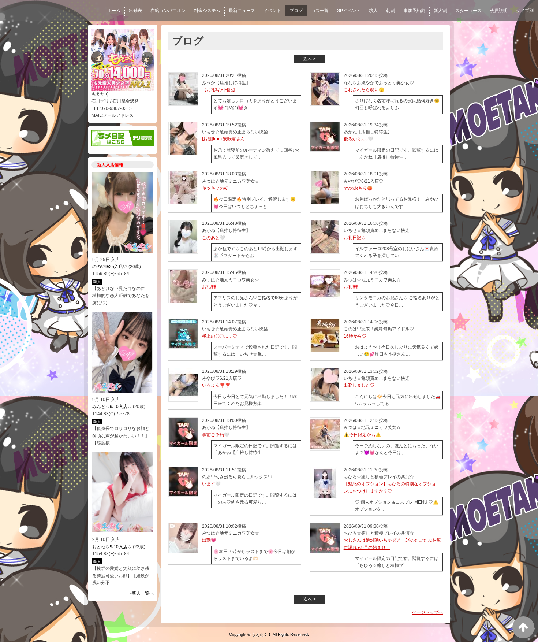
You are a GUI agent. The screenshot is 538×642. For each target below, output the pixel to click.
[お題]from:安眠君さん (223, 138)
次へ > (309, 59)
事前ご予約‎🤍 (215, 434)
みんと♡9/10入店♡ (112, 406)
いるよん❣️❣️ (216, 385)
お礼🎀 (209, 286)
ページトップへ (427, 612)
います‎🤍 (211, 483)
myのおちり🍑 (358, 188)
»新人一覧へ (141, 593)
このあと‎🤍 (213, 237)
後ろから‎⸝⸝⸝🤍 (358, 138)
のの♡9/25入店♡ (109, 266)
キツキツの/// (214, 188)
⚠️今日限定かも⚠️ (362, 434)
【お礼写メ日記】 (219, 89)
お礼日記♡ (355, 237)
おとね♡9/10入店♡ (112, 546)
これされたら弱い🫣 (364, 89)
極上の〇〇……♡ (219, 336)
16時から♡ (355, 336)
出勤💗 (209, 540)
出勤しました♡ (359, 385)
